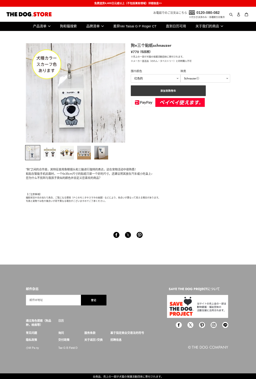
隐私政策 (31, 339)
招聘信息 (116, 339)
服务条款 (90, 332)
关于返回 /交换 (93, 339)
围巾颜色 (136, 71)
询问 (61, 332)
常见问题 (31, 332)
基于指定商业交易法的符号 (127, 332)
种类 (183, 71)
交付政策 (64, 339)
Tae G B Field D (68, 347)
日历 (61, 320)
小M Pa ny (32, 347)
